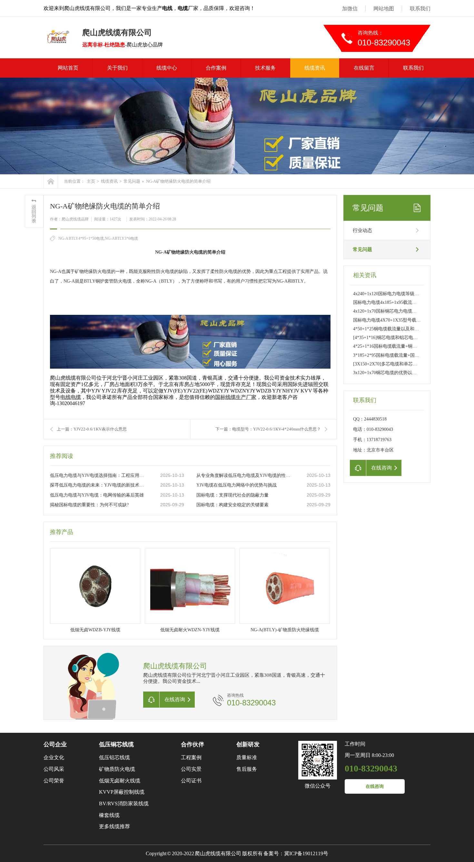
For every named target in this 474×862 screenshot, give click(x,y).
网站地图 (383, 8)
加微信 (350, 8)
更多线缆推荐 (114, 826)
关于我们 (117, 68)
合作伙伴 (192, 744)
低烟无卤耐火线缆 (119, 780)
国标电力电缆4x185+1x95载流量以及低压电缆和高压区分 (409, 302)
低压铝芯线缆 (114, 757)
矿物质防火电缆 (117, 769)
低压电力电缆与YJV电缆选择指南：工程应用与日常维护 (98, 475)
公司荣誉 (54, 780)
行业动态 (362, 230)
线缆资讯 (314, 68)
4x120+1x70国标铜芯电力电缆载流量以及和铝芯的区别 (407, 311)
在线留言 (364, 68)
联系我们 (420, 8)
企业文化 (54, 757)
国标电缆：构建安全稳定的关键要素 (232, 504)
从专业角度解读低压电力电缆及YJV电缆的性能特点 (245, 475)
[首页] (51, 181)
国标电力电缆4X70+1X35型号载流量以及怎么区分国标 (407, 320)
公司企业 (55, 744)
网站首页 (68, 68)
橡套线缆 (109, 815)
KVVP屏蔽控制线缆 (121, 792)
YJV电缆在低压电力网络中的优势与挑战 (236, 485)
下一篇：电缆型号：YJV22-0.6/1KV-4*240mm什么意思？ (268, 429)
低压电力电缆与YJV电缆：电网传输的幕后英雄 (97, 495)
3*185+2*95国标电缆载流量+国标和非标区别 (397, 355)
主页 (91, 181)
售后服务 (246, 769)
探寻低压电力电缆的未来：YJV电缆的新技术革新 (98, 485)
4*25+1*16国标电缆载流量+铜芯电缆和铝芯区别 (401, 346)
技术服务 (265, 68)
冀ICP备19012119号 (306, 853)
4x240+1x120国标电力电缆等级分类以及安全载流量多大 (408, 293)
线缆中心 (166, 68)
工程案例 (191, 757)
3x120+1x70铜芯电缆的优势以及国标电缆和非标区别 (405, 372)
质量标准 (246, 757)
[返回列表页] (34, 211)
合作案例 (216, 68)
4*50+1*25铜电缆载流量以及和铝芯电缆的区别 (399, 328)
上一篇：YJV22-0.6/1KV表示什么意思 (92, 429)
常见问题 (131, 181)
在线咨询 (375, 786)
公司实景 (191, 769)
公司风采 (54, 769)
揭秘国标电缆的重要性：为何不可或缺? (89, 504)
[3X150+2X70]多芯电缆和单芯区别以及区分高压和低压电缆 (412, 364)
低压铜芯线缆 (116, 744)
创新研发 (248, 744)
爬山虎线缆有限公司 (73, 378)
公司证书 (191, 780)
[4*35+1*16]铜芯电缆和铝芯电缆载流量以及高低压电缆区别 (412, 337)
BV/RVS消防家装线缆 (124, 803)
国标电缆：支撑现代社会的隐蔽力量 (232, 495)
